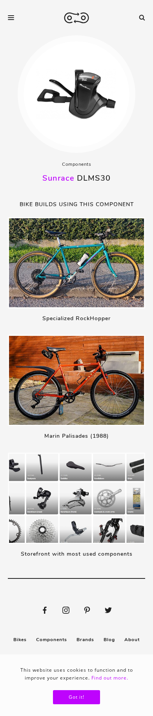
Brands (85, 639)
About (132, 639)
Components (76, 164)
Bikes (20, 639)
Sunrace (58, 178)
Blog (109, 639)
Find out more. (109, 677)
